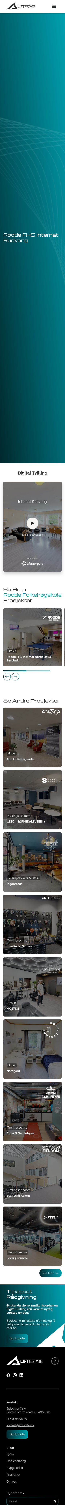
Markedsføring (16, 1461)
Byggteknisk (14, 1468)
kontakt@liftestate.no (20, 1425)
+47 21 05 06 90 (16, 1418)
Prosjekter (13, 1474)
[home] (20, 6)
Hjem (10, 1454)
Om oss (11, 1481)
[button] (54, 6)
